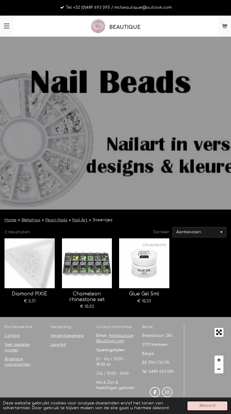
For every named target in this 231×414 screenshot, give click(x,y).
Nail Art (80, 220)
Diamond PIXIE (29, 294)
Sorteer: (161, 232)
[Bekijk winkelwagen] (224, 26)
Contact (12, 336)
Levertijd (58, 345)
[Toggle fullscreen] (218, 332)
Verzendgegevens (67, 336)
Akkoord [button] (207, 406)
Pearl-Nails (56, 220)
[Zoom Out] (218, 368)
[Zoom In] (218, 359)
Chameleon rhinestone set (87, 296)
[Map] (207, 350)
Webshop (30, 220)
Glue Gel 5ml (144, 294)
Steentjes (102, 220)
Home (11, 220)
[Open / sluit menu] (6, 26)
